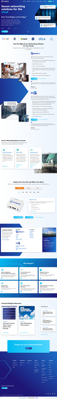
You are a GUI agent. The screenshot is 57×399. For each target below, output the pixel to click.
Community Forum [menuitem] (44, 375)
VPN (16, 237)
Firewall (17, 234)
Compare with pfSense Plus (43, 119)
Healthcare (31, 235)
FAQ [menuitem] (42, 362)
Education (31, 234)
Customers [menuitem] (33, 1)
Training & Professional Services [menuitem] (36, 371)
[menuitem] (46, 394)
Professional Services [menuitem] (44, 369)
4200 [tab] (27, 192)
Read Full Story (45, 248)
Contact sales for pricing (36, 116)
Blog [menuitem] (50, 364)
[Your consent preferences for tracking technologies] (1, 397)
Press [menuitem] (50, 367)
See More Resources (44, 334)
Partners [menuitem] (50, 371)
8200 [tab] (34, 192)
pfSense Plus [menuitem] (15, 364)
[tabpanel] (28, 205)
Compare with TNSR (42, 78)
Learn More (34, 78)
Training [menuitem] (43, 372)
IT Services (31, 237)
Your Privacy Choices (31, 397)
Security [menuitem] (43, 382)
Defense (31, 232)
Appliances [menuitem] (15, 362)
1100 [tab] (19, 192)
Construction (32, 231)
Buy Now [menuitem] (50, 1)
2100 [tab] (23, 192)
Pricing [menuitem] (37, 1)
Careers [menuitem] (50, 369)
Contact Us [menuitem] (51, 378)
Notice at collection (23, 397)
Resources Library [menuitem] (43, 365)
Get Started (5, 31)
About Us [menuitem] (50, 362)
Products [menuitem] (24, 1)
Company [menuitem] (44, 1)
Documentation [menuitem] (44, 377)
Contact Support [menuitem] (45, 380)
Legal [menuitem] (50, 374)
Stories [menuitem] (28, 362)
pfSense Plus (5, 166)
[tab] (19, 188)
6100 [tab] (30, 192)
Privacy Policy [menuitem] (51, 376)
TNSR (17, 166)
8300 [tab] (38, 192)
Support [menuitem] (40, 1)
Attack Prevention (19, 239)
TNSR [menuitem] (14, 367)
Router (17, 236)
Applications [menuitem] (29, 1)
